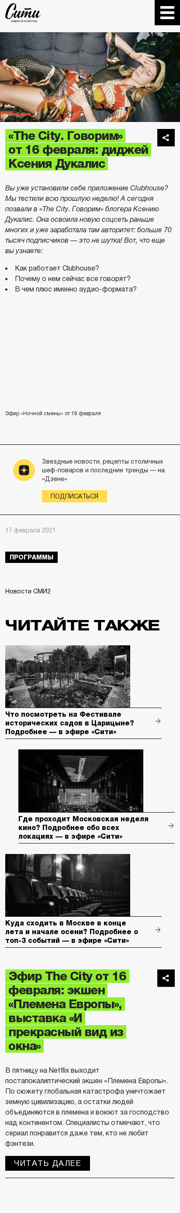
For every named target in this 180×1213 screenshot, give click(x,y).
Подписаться (74, 496)
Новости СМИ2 (28, 591)
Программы (31, 557)
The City (23, 12)
